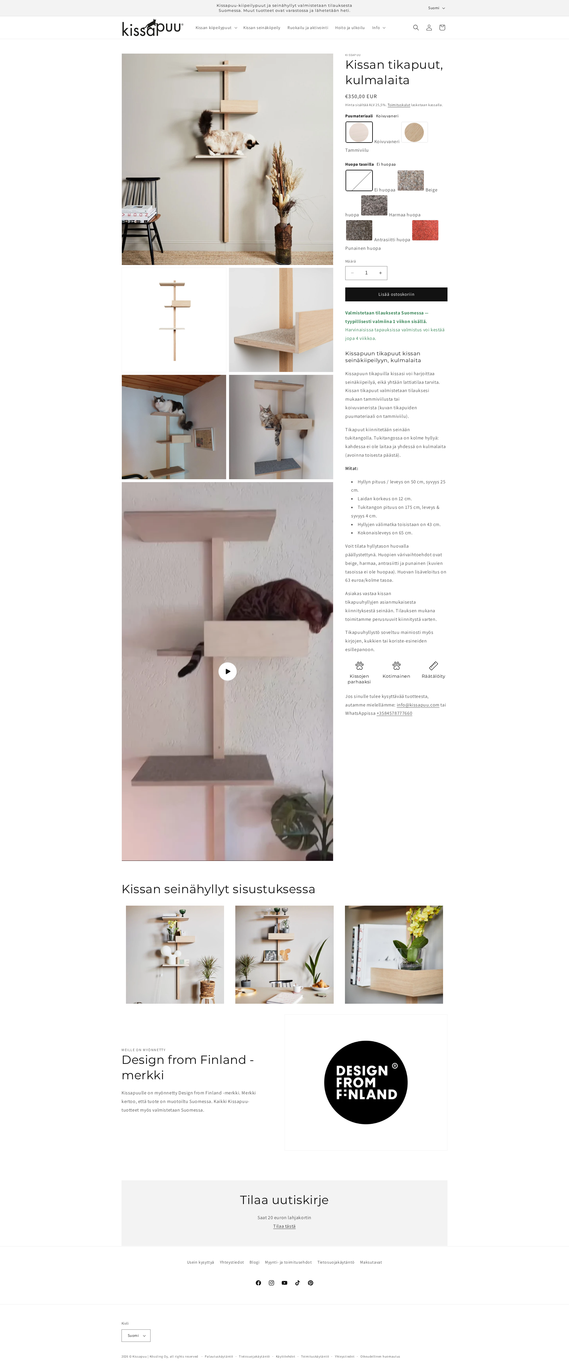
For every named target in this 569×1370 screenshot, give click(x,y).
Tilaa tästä (284, 1226)
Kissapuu (139, 1356)
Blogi (254, 1262)
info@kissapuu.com (418, 705)
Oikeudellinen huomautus (380, 1356)
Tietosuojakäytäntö (336, 1262)
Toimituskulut (399, 105)
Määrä (350, 261)
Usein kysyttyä (200, 1262)
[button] (216, 27)
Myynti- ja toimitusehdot (288, 1262)
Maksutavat (371, 1262)
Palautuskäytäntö (219, 1356)
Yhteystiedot (232, 1262)
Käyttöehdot (285, 1356)
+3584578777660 (394, 713)
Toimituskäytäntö (315, 1356)
